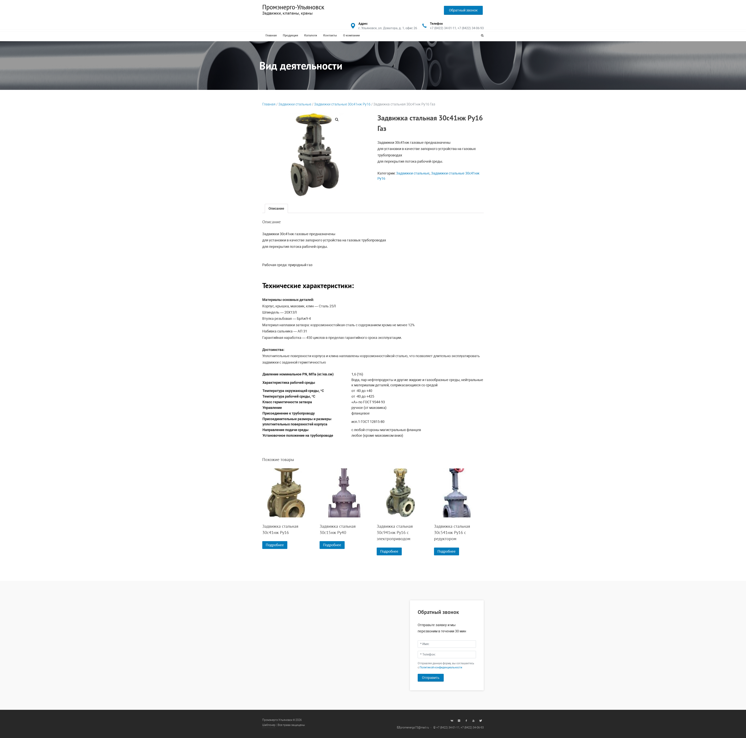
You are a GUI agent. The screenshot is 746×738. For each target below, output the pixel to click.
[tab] (276, 208)
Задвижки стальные (294, 104)
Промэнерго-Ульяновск (293, 7)
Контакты (330, 35)
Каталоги (310, 35)
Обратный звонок (463, 10)
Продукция (290, 35)
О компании (351, 35)
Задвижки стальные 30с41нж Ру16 (342, 104)
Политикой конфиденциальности (441, 667)
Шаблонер (268, 725)
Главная (271, 35)
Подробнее (275, 545)
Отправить (430, 678)
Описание (276, 208)
